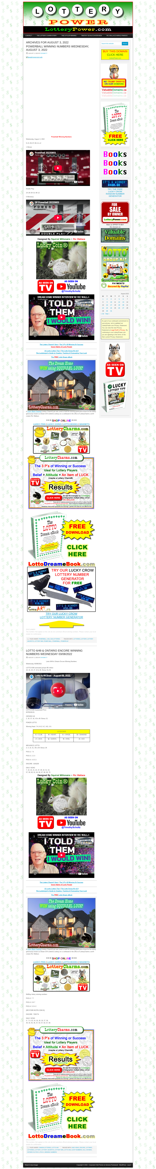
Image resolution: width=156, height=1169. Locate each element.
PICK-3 (37, 1152)
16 (107, 305)
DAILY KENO (75, 1147)
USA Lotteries (55, 639)
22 (103, 308)
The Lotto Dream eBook (61, 357)
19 (119, 305)
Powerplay (64, 641)
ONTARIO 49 (31, 1152)
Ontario (89, 1150)
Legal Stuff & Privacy (118, 330)
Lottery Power (78, 17)
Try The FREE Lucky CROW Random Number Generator (115, 192)
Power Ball (48, 641)
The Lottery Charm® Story (49, 344)
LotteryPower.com (115, 58)
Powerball (42, 639)
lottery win (38, 641)
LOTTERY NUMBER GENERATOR (61, 617)
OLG (84, 1150)
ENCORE (82, 1147)
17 (111, 305)
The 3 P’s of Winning (68, 35)
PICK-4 (42, 1152)
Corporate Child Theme (96, 1165)
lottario (89, 1147)
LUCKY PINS (39, 424)
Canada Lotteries (45, 1147)
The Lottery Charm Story (47, 35)
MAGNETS (84, 424)
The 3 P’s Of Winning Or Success (71, 344)
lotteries (76, 639)
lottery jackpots (47, 1150)
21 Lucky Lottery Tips (52, 351)
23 (107, 308)
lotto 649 (67, 1150)
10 (111, 302)
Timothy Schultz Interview (91, 35)
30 (107, 311)
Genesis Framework (112, 1165)
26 (119, 308)
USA (48, 639)
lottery (84, 639)
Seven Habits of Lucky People (61, 347)
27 (123, 308)
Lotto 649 (55, 1147)
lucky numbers (76, 1150)
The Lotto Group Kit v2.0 (69, 351)
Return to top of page (31, 1165)
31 (111, 311)
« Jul (102, 314)
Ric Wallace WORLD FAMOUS (117, 35)
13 (123, 302)
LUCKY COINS (54, 424)
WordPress (122, 1165)
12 (119, 302)
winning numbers (51, 1152)
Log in (129, 1165)
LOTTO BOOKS (70, 424)
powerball (56, 641)
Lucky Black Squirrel (34, 411)
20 (123, 305)
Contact (28, 35)
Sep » (107, 314)
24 (111, 308)
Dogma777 (43, 53)
